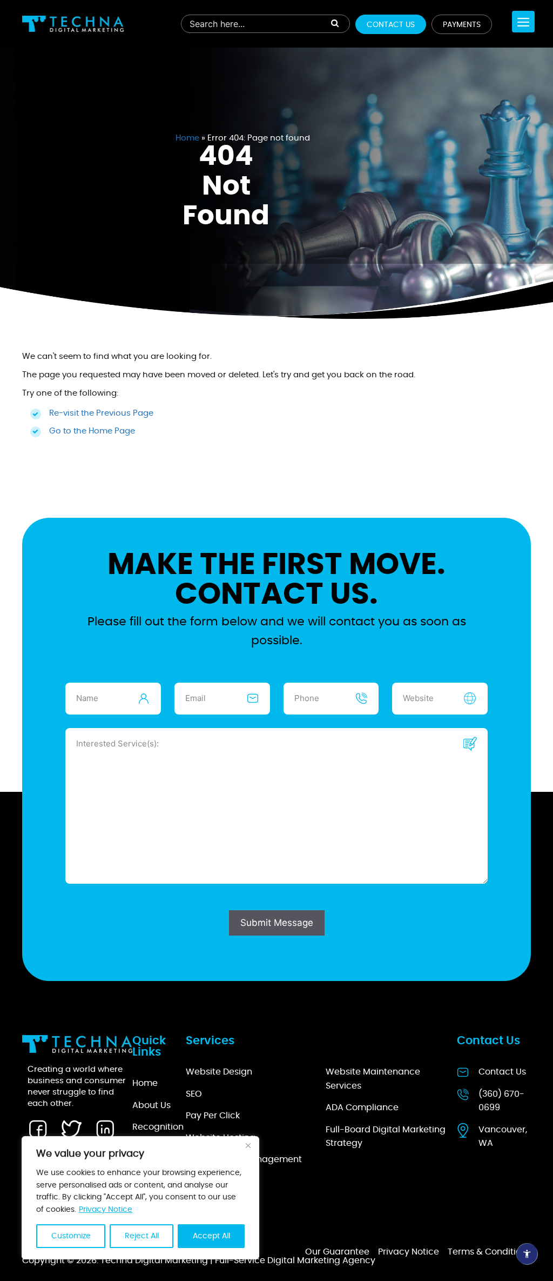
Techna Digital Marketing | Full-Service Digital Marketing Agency (237, 1260)
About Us (151, 1105)
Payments (462, 25)
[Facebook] (38, 1129)
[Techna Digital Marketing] (73, 24)
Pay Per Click (213, 1115)
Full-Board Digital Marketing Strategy (386, 1136)
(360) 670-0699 (501, 1101)
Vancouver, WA (502, 1136)
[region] (140, 1197)
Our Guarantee (337, 1251)
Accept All (211, 1236)
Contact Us (391, 25)
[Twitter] (71, 1129)
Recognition (158, 1127)
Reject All (142, 1236)
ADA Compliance (362, 1107)
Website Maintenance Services (373, 1079)
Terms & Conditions (489, 1251)
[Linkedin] (105, 1129)
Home (187, 138)
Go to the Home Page (92, 431)
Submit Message (276, 922)
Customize (71, 1236)
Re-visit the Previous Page (101, 413)
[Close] (247, 1145)
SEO (194, 1094)
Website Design (219, 1072)
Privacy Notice (105, 1209)
